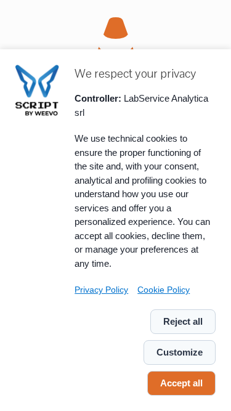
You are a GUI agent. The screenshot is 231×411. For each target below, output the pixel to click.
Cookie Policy (163, 290)
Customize (179, 352)
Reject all (183, 321)
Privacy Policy (101, 290)
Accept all (181, 383)
